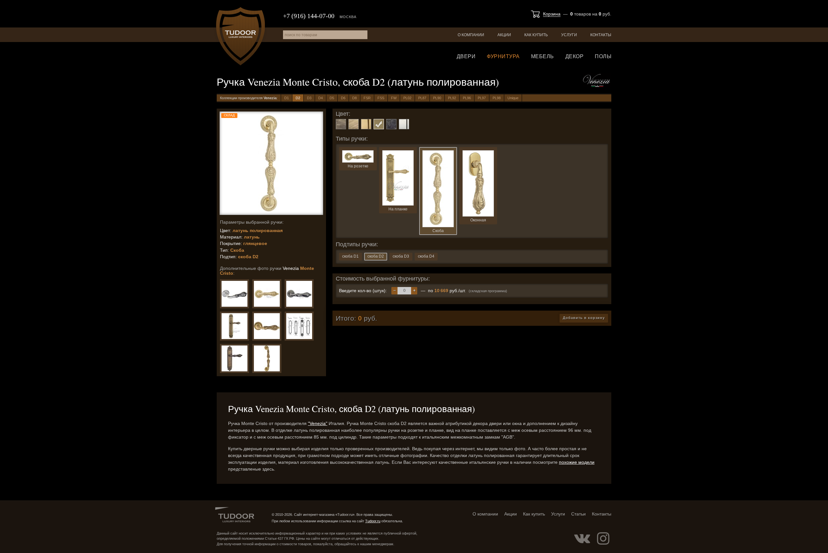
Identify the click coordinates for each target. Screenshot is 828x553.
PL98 (497, 98)
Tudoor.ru (240, 36)
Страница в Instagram (603, 538)
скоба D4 (426, 256)
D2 (298, 98)
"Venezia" (317, 423)
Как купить (536, 35)
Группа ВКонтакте (582, 538)
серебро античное (391, 124)
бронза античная (341, 124)
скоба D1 (350, 256)
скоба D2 (375, 256)
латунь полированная (379, 124)
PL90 (437, 98)
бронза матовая (353, 124)
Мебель (542, 56)
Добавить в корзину (584, 318)
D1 (286, 98)
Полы (603, 56)
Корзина (552, 13)
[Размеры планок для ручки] (299, 326)
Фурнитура (503, 56)
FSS (380, 98)
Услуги (569, 35)
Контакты (600, 35)
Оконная (478, 220)
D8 (354, 98)
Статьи (578, 513)
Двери (466, 56)
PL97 (482, 98)
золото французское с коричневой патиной (366, 124)
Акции (504, 35)
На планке (398, 209)
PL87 (422, 98)
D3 (309, 98)
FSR (367, 98)
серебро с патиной (404, 124)
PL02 (407, 98)
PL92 (452, 98)
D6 (343, 98)
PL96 (467, 98)
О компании (471, 35)
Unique (512, 98)
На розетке (358, 166)
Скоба (438, 231)
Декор (574, 56)
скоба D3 (401, 256)
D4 (320, 98)
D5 (332, 98)
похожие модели (576, 462)
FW (394, 98)
